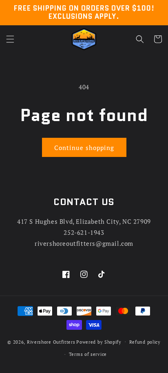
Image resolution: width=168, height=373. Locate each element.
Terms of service (88, 354)
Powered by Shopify (99, 341)
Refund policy (145, 342)
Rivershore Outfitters (51, 341)
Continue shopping (84, 147)
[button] (10, 39)
